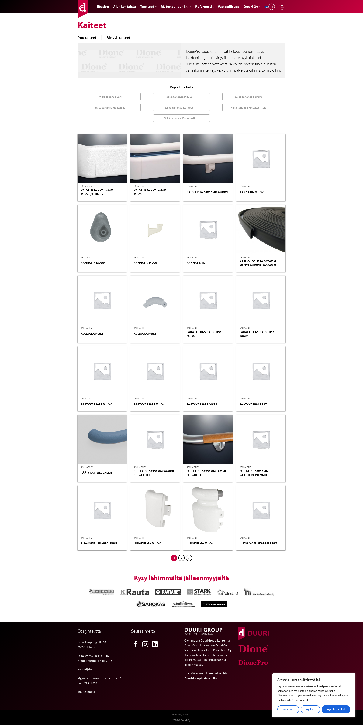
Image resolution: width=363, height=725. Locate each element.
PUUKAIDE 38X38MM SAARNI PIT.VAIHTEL (154, 473)
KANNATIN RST (197, 263)
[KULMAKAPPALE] (102, 300)
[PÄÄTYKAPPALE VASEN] (102, 439)
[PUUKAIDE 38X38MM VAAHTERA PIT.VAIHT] (260, 439)
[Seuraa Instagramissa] (145, 644)
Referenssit (204, 6)
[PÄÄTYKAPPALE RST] (260, 370)
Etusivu (103, 6)
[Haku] (282, 7)
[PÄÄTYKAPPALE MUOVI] (102, 370)
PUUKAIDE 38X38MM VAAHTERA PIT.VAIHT (254, 473)
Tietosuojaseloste (181, 714)
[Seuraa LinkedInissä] (155, 644)
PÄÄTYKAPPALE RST (253, 404)
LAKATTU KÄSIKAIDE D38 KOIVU (204, 334)
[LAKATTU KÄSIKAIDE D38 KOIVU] (208, 300)
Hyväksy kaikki (336, 709)
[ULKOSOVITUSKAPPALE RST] (260, 509)
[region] (313, 695)
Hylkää (310, 709)
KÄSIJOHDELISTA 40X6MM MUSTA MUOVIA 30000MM (258, 263)
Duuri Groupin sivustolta (200, 678)
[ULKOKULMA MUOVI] (155, 509)
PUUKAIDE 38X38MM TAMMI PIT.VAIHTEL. (206, 473)
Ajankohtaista (124, 6)
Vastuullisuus (229, 6)
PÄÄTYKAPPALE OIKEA (202, 404)
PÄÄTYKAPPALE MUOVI (96, 404)
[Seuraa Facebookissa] (136, 644)
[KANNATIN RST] (208, 229)
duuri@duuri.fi (86, 691)
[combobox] (112, 96)
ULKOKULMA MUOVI (147, 543)
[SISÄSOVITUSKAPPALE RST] (102, 509)
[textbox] (111, 96)
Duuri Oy (251, 6)
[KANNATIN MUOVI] (260, 158)
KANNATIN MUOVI (252, 192)
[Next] (189, 558)
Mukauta (288, 709)
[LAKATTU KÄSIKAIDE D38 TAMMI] (260, 300)
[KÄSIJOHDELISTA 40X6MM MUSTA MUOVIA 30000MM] (260, 229)
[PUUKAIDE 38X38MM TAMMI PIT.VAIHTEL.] (208, 439)
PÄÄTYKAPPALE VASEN (96, 473)
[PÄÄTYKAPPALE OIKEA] (208, 370)
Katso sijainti (85, 669)
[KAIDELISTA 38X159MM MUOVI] (155, 158)
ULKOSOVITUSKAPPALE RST (258, 543)
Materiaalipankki (175, 6)
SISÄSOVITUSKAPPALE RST (99, 543)
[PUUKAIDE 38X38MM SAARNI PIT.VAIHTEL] (155, 439)
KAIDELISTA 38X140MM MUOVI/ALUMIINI (97, 192)
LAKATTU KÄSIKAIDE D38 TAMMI (257, 334)
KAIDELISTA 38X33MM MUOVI (207, 192)
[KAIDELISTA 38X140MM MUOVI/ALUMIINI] (102, 158)
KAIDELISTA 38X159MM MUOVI (150, 192)
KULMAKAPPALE (92, 333)
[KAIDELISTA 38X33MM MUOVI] (208, 158)
